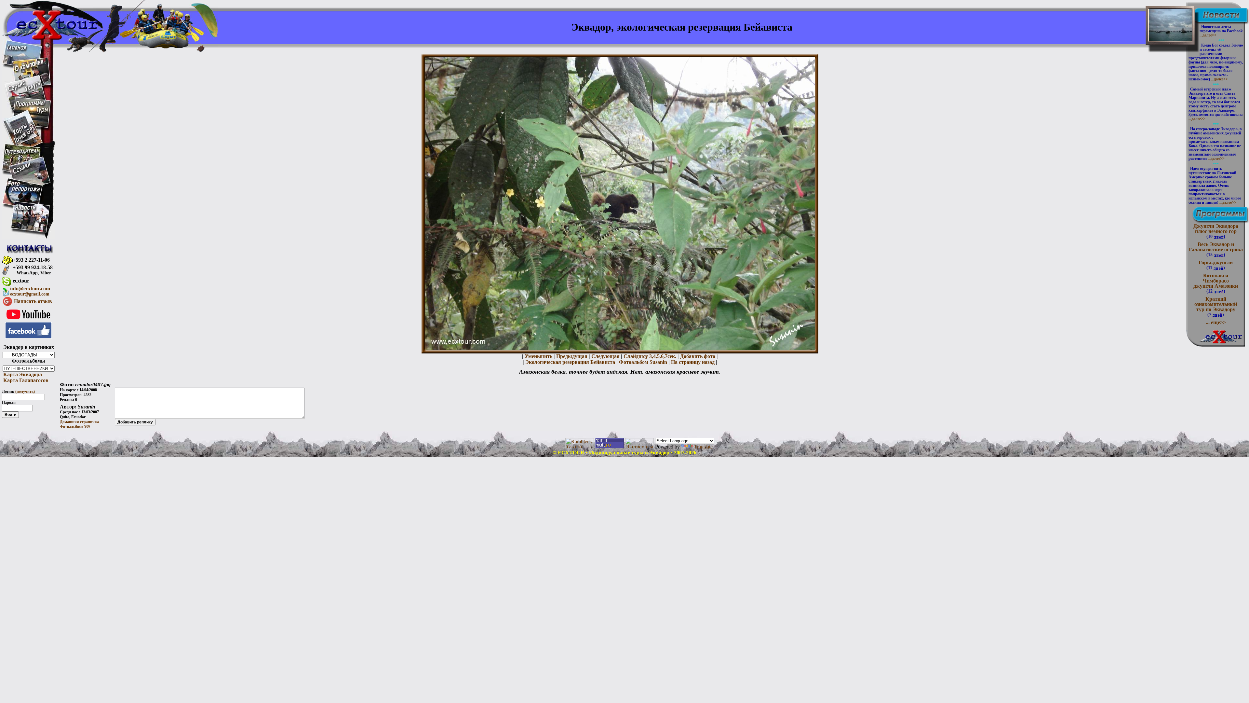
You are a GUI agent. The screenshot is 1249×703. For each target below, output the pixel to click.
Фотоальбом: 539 (75, 426)
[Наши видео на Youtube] (28, 320)
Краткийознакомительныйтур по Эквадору (1215, 306)
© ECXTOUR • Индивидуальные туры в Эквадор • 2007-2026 (624, 452)
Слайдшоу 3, (638, 356)
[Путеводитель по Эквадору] (22, 154)
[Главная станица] (16, 48)
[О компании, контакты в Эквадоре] (29, 70)
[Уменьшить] (620, 348)
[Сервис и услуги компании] (24, 90)
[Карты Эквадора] (24, 142)
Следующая (605, 356)
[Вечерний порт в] (1170, 36)
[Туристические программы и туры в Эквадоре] (32, 113)
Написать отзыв (33, 301)
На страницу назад (693, 362)
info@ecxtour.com (30, 291)
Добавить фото (697, 356)
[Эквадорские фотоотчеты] (24, 191)
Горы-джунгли (1216, 265)
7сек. (670, 356)
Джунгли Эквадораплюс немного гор (1215, 231)
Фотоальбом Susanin (643, 362)
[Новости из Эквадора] (25, 209)
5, (659, 356)
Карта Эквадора (22, 374)
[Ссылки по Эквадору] (21, 172)
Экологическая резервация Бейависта (570, 362)
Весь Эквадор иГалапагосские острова (1216, 249)
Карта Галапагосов (25, 380)
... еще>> (1216, 322)
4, (655, 356)
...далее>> (1208, 35)
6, (663, 356)
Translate (703, 446)
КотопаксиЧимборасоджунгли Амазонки (1215, 283)
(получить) (25, 391)
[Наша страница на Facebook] (28, 336)
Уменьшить (538, 356)
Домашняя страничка (79, 422)
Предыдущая (571, 356)
